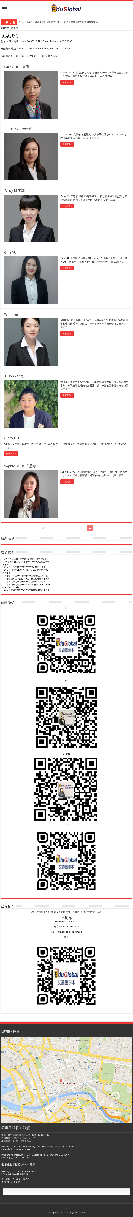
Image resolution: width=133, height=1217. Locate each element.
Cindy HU (11, 438)
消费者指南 (25, 1141)
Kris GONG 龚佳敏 (18, 129)
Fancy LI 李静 (14, 191)
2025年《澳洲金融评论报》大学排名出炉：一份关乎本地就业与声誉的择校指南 (58, 22)
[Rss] (66, 1208)
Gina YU (10, 252)
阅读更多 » (67, 82)
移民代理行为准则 (10, 1141)
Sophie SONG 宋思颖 (20, 466)
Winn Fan (11, 314)
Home (6, 28)
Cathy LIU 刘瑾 (16, 67)
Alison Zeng (13, 376)
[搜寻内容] (90, 528)
